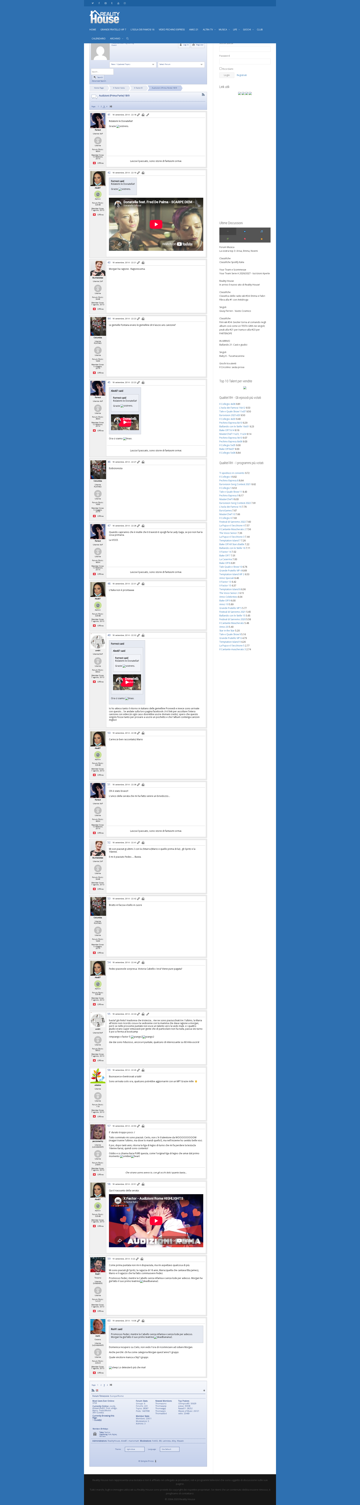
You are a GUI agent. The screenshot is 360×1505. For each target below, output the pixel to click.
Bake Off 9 (224, 600)
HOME (92, 29)
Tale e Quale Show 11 (230, 491)
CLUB (260, 29)
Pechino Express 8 (228, 480)
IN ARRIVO (224, 341)
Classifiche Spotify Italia (231, 262)
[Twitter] (93, 3)
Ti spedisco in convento (231, 473)
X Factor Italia (119, 88)
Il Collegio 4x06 (227, 404)
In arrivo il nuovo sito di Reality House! (239, 284)
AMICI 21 (193, 29)
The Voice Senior (228, 533)
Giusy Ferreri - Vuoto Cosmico (235, 311)
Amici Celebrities (228, 596)
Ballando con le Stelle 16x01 (234, 426)
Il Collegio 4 (225, 476)
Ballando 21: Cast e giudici (233, 344)
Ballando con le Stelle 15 (232, 615)
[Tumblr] (112, 3)
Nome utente (226, 43)
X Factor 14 (225, 551)
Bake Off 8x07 (226, 449)
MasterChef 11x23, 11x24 (232, 434)
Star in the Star (227, 630)
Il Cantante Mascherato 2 (232, 529)
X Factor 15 (225, 585)
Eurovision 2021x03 (229, 415)
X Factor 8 (138, 88)
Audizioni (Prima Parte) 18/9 (164, 88)
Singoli (222, 307)
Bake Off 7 (224, 555)
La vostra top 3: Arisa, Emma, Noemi (238, 250)
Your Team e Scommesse (232, 269)
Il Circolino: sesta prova (231, 367)
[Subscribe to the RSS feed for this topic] (203, 94)
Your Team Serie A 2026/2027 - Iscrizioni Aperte (244, 273)
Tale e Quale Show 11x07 (232, 411)
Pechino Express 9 (228, 495)
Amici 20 (223, 626)
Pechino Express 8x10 (230, 422)
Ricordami (227, 69)
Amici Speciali (226, 578)
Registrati (242, 75)
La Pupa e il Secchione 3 (231, 536)
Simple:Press (147, 1461)
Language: (152, 1449)
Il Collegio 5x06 (227, 452)
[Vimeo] (105, 3)
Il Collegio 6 (225, 518)
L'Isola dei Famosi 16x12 (232, 407)
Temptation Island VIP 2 (231, 574)
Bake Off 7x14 (226, 430)
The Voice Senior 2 (229, 593)
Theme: (118, 1449)
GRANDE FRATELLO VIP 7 (113, 29)
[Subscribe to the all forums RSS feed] (93, 1390)
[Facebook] (99, 3)
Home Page (99, 88)
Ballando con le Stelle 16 (232, 548)
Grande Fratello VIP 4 (230, 570)
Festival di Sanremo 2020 (232, 619)
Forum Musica (226, 247)
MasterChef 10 (227, 514)
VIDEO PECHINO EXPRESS (172, 29)
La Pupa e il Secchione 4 (231, 525)
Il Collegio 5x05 (227, 445)
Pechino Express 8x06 (230, 441)
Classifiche (225, 258)
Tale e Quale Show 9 (230, 634)
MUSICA (223, 29)
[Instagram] (125, 3)
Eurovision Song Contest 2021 (235, 484)
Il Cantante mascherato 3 (232, 649)
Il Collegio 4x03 (227, 419)
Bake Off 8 (224, 563)
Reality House (226, 281)
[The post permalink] (138, 115)
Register (199, 45)
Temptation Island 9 (230, 641)
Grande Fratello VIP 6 (230, 638)
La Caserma (225, 559)
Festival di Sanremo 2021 (232, 611)
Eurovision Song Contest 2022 (235, 503)
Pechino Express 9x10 (230, 437)
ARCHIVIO (115, 38)
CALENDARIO (99, 38)
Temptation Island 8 (230, 589)
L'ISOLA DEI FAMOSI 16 (142, 29)
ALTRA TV (208, 29)
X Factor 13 (225, 581)
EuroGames (225, 510)
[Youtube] (118, 3)
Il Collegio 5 (225, 488)
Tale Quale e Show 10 (230, 566)
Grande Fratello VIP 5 (230, 608)
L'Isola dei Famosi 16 (230, 506)
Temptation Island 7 (230, 540)
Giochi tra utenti (227, 363)
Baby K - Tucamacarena (231, 356)
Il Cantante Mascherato (231, 623)
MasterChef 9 (226, 499)
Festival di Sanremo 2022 (232, 521)
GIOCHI (247, 29)
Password (224, 55)
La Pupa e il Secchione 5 (231, 645)
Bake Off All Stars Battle (231, 544)
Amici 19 (223, 604)
